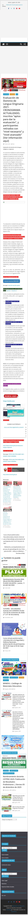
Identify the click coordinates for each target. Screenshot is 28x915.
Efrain (13, 144)
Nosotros (4, 883)
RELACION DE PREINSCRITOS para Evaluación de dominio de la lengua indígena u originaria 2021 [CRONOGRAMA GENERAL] (17, 492)
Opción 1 (9, 290)
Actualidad (6, 94)
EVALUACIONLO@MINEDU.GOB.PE (14, 427)
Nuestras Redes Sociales (8, 886)
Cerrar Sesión (5, 857)
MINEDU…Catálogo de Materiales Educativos (12, 684)
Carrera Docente (13, 677)
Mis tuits (4, 895)
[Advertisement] (14, 24)
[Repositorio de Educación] (3, 44)
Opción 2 (14, 290)
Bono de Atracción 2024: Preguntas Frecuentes (19, 807)
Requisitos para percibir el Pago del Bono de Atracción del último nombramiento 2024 (19, 798)
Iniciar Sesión (5, 854)
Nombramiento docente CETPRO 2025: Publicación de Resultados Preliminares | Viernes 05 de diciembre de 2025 (14, 781)
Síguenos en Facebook (9, 836)
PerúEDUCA (6, 680)
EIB (16, 94)
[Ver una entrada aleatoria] (24, 44)
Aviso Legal (4, 880)
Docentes (12, 94)
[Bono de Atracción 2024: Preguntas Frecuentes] (6, 808)
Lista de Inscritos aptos (14, 285)
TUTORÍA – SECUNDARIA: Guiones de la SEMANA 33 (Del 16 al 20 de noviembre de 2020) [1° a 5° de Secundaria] (13, 612)
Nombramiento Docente (9, 773)
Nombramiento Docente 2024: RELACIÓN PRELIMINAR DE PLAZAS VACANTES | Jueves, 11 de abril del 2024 (14, 582)
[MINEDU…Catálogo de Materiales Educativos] (14, 668)
